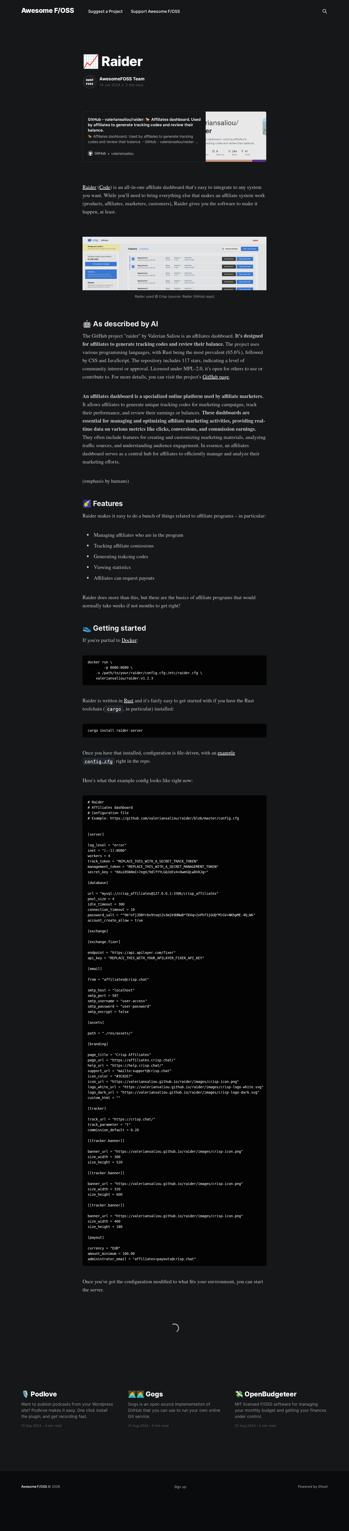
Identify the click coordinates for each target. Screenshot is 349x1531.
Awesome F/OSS (47, 10)
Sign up (180, 1487)
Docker (129, 640)
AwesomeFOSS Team (122, 78)
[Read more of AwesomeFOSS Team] (90, 82)
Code (104, 187)
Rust (128, 700)
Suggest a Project (105, 11)
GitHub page (216, 376)
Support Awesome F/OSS (155, 11)
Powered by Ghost (313, 1486)
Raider (89, 187)
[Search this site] (325, 11)
